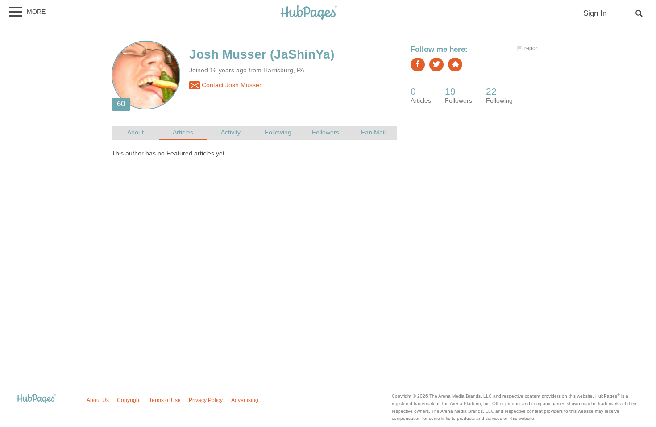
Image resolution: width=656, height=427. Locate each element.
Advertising (244, 400)
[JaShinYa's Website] (455, 64)
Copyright (129, 400)
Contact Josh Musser (231, 85)
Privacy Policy (206, 400)
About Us (98, 400)
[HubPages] (309, 13)
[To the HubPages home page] (36, 399)
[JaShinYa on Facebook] (418, 64)
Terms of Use (165, 400)
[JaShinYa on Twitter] (436, 64)
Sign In (594, 13)
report (531, 48)
